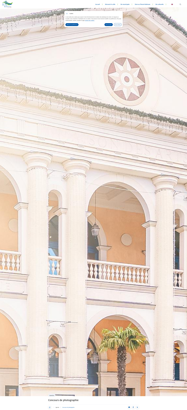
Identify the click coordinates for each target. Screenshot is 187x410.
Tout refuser (118, 24)
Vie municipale (125, 4)
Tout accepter (108, 24)
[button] (129, 407)
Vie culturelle (159, 4)
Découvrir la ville (110, 4)
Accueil (97, 4)
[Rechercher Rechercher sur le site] (180, 4)
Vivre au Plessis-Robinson (142, 4)
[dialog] (93, 19)
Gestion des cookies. (90, 20)
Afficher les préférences (72, 24)
